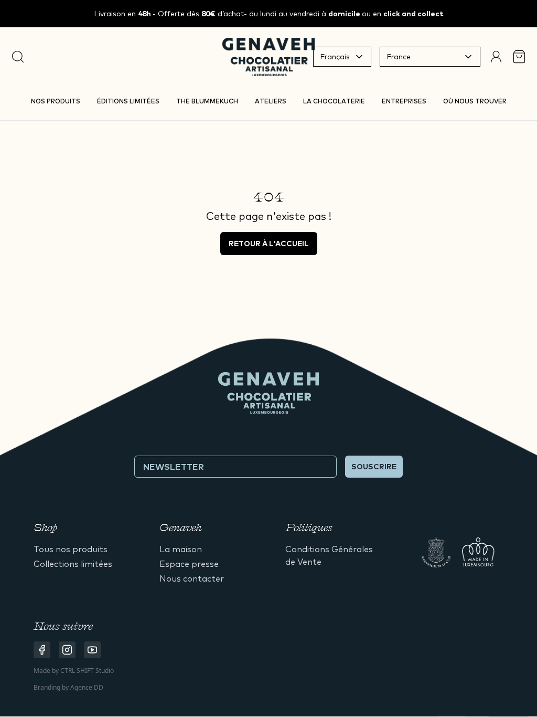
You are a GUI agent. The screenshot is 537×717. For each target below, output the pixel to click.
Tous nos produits (71, 549)
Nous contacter (191, 578)
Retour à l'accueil (269, 243)
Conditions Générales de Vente (329, 555)
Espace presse (189, 563)
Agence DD (86, 687)
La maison (180, 549)
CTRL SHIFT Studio (87, 670)
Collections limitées (73, 563)
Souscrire (373, 466)
